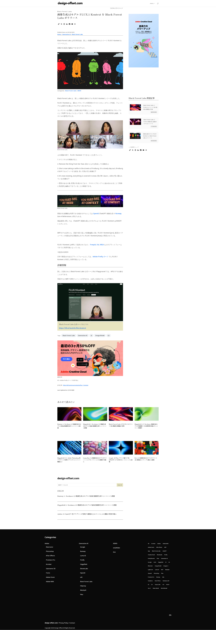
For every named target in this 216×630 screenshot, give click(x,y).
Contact (72, 623)
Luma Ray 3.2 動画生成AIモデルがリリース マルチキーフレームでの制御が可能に (95, 460)
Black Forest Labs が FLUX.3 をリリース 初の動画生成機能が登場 (150, 107)
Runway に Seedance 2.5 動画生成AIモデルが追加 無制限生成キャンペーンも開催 (69, 426)
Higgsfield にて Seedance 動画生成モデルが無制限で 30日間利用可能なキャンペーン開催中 (146, 426)
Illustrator (49, 547)
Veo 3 (149, 588)
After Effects (50, 556)
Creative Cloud (151, 554)
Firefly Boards (151, 558)
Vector (167, 584)
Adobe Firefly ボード (100, 256)
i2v (169, 562)
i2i (91, 335)
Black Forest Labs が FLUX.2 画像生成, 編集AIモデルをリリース (150, 121)
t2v (152, 584)
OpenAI (96, 213)
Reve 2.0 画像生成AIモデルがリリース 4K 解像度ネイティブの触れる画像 (146, 459)
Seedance (150, 581)
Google (82, 547)
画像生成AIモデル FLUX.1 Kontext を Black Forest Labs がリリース (150, 136)
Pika (81, 594)
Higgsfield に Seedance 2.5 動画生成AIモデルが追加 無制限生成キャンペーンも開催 (94, 426)
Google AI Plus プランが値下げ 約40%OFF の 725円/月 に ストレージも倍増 (120, 460)
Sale (163, 577)
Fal (98, 245)
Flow (158, 558)
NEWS (79, 91)
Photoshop (50, 551)
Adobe (47, 543)
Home (59, 34)
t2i (108, 335)
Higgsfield (83, 564)
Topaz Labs (157, 584)
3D (148, 543)
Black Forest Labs (77, 34)
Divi (114, 552)
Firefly (82, 560)
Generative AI (66, 34)
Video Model (156, 588)
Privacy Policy (63, 623)
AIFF (165, 547)
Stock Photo (158, 581)
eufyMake (116, 548)
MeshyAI (83, 590)
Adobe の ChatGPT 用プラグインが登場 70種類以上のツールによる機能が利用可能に (87, 514)
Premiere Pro (50, 560)
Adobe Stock (50, 577)
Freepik (93, 245)
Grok (155, 562)
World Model (164, 588)
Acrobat (48, 564)
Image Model (99, 335)
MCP (162, 569)
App (149, 551)
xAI (81, 577)
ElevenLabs (84, 569)
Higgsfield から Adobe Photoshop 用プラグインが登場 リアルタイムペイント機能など (68, 460)
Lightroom (150, 569)
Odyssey (83, 586)
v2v (163, 584)
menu (152, 3)
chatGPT (165, 551)
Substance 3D (50, 569)
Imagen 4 (165, 566)
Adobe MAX (50, 581)
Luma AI (83, 556)
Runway (118, 213)
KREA (102, 245)
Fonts (48, 573)
